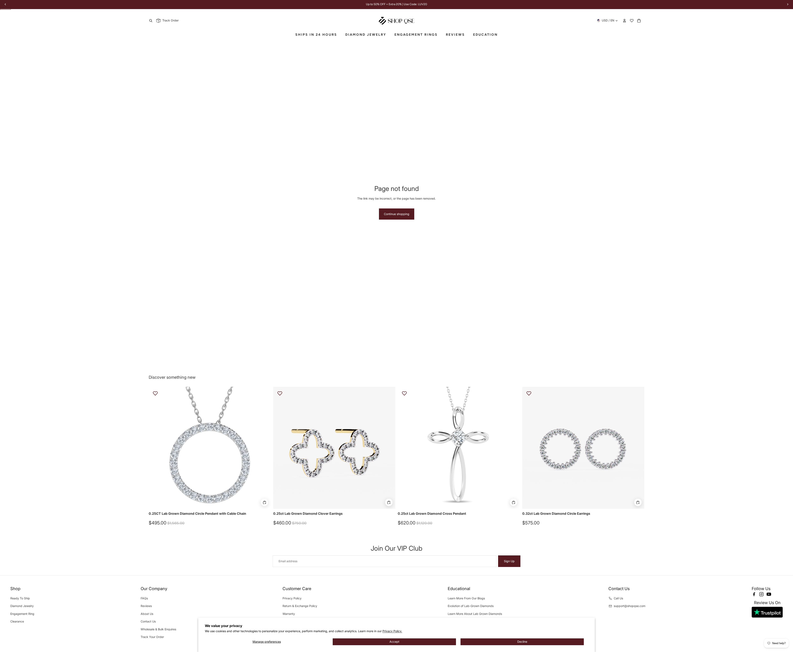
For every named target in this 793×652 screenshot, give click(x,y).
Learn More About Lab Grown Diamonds (475, 613)
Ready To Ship (20, 598)
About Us (147, 613)
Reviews (146, 606)
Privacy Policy (292, 598)
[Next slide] (264, 447)
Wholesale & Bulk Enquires (158, 629)
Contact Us (148, 621)
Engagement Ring (22, 613)
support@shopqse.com (629, 606)
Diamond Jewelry (22, 606)
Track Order (170, 20)
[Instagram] (761, 594)
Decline (522, 641)
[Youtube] (769, 594)
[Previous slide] (155, 447)
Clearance (17, 621)
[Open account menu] (624, 20)
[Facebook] (754, 594)
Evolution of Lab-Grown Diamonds (471, 606)
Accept (394, 641)
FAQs (144, 598)
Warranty (289, 613)
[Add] (264, 502)
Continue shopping (396, 214)
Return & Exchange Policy (300, 606)
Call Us (618, 598)
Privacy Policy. (392, 631)
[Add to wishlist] (155, 393)
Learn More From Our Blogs (466, 598)
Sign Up (509, 561)
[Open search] (150, 20)
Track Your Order (152, 637)
